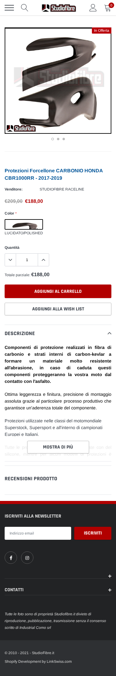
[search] (24, 7)
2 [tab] (58, 139)
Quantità (12, 247)
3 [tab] (63, 139)
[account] (93, 8)
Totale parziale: (17, 275)
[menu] (9, 7)
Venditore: (14, 189)
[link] (11, 557)
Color (10, 213)
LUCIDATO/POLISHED (24, 224)
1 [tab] (52, 139)
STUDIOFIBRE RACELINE (62, 189)
